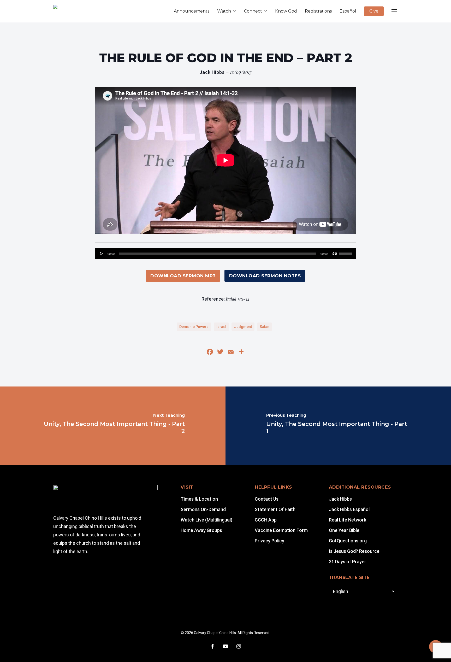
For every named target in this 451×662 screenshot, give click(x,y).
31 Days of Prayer (347, 561)
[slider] (346, 251)
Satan (264, 327)
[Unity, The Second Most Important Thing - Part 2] (112, 425)
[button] (394, 11)
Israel (221, 327)
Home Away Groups (201, 530)
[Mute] (334, 253)
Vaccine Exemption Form (281, 530)
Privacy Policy (269, 540)
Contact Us (266, 499)
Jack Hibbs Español (349, 509)
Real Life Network (347, 520)
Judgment (243, 327)
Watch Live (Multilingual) (206, 520)
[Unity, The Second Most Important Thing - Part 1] (338, 425)
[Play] (101, 253)
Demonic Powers (194, 327)
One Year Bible (344, 530)
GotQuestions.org (348, 540)
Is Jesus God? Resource (354, 551)
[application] (225, 253)
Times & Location (199, 499)
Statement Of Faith (275, 509)
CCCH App (266, 520)
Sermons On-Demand (203, 509)
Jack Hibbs (340, 499)
